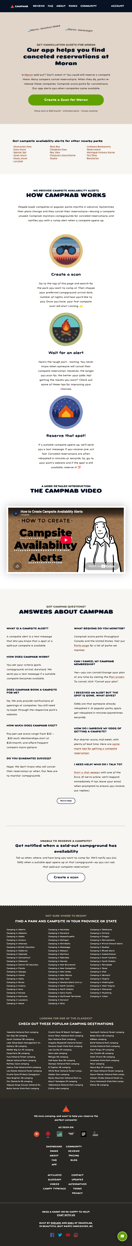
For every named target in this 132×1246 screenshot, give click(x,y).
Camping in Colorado (17, 954)
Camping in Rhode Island (102, 951)
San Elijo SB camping (17, 1036)
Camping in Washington (102, 982)
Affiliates (55, 1175)
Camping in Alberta (16, 930)
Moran (28, 75)
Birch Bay (55, 147)
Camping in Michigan (58, 940)
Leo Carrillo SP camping (59, 1050)
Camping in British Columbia (20, 947)
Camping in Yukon (99, 996)
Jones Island (20, 155)
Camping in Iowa (15, 989)
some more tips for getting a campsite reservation (97, 748)
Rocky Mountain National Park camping (66, 1078)
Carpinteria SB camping (18, 1053)
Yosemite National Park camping (22, 1032)
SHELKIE (56, 1223)
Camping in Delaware (17, 961)
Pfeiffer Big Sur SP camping (20, 1050)
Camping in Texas (98, 968)
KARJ (71, 1223)
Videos (54, 1184)
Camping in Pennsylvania (102, 940)
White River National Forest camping (66, 1071)
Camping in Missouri (58, 951)
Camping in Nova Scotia (60, 993)
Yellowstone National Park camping (65, 1085)
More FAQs (66, 801)
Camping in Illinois (15, 982)
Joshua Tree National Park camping (24, 1067)
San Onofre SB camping (101, 1053)
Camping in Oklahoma (101, 930)
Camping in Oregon (99, 936)
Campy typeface (54, 1189)
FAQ (50, 6)
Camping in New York (58, 979)
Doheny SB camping (17, 1046)
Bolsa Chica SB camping (102, 1036)
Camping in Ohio (56, 1003)
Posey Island (20, 158)
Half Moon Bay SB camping (61, 1060)
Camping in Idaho (15, 979)
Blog (74, 1160)
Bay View (55, 152)
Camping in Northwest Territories (64, 996)
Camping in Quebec (99, 947)
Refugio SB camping (58, 1057)
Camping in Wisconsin (101, 989)
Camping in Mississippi (59, 947)
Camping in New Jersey (59, 972)
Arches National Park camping (105, 1046)
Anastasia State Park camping (104, 1060)
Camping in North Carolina (61, 986)
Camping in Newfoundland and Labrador (66, 982)
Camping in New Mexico (60, 975)
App (54, 1165)
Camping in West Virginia (102, 986)
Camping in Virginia (99, 979)
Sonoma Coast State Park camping (65, 1046)
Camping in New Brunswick (61, 965)
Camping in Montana (58, 954)
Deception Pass (58, 149)
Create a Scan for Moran (66, 100)
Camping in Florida (16, 968)
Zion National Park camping (61, 1039)
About (61, 6)
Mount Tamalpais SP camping (62, 1081)
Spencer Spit (20, 152)
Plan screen (116, 677)
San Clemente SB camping (19, 1081)
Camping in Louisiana (17, 1000)
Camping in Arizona (16, 940)
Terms (77, 1189)
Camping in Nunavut (58, 1000)
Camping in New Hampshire (61, 968)
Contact (77, 1175)
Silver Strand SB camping (102, 1057)
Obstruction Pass (23, 147)
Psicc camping (97, 1064)
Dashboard (54, 1147)
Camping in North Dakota (60, 989)
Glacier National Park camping (21, 1060)
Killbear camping (98, 1039)
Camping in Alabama (17, 933)
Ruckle (53, 158)
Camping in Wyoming (100, 993)
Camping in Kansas (16, 993)
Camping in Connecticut (18, 958)
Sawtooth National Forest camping (107, 1032)
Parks (73, 6)
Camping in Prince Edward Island (106, 944)
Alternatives (77, 1184)
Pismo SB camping (99, 1085)
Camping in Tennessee (101, 965)
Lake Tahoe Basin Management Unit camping (24, 1043)
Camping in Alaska (15, 936)
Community (88, 6)
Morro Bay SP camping (101, 1067)
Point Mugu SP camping (102, 1050)
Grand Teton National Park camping (65, 1036)
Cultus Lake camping (58, 1088)
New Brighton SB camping (20, 1078)
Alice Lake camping (57, 1053)
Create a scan (66, 877)
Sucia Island (20, 149)
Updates (77, 1180)
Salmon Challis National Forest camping (107, 1078)
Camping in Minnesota (59, 944)
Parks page (81, 646)
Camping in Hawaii (16, 975)
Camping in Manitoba (58, 930)
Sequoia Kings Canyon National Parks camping (24, 1085)
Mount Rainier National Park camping (107, 1074)
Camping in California (17, 951)
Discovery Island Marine (62, 155)
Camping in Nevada (57, 961)
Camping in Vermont (100, 975)
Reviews (39, 6)
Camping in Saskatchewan (103, 954)
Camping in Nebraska (58, 958)
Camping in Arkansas (17, 944)
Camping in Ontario (99, 933)
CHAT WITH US (66, 1215)
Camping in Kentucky (17, 996)
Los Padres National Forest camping (24, 1071)
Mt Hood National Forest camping (106, 1071)
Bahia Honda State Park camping (23, 1088)
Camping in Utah (98, 972)
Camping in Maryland (58, 933)
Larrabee (18, 161)
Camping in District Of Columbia (22, 965)
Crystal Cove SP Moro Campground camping (24, 1074)
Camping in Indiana (16, 986)
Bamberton (93, 158)
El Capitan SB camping (59, 1067)
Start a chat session (87, 773)
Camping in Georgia (16, 972)
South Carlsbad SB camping (20, 1039)
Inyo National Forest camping (21, 1057)
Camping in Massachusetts (61, 936)
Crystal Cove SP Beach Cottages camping (66, 1032)
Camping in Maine (15, 1003)
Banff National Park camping (104, 1043)
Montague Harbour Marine (101, 152)
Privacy (77, 1193)
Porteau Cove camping (18, 1064)
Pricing (74, 1156)
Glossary (54, 1180)
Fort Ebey (92, 155)
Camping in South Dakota (102, 961)
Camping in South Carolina (103, 958)
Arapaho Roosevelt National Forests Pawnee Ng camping (66, 1043)
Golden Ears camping (58, 1074)
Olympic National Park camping (63, 1064)
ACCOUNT (117, 6)
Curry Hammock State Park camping (107, 1081)
